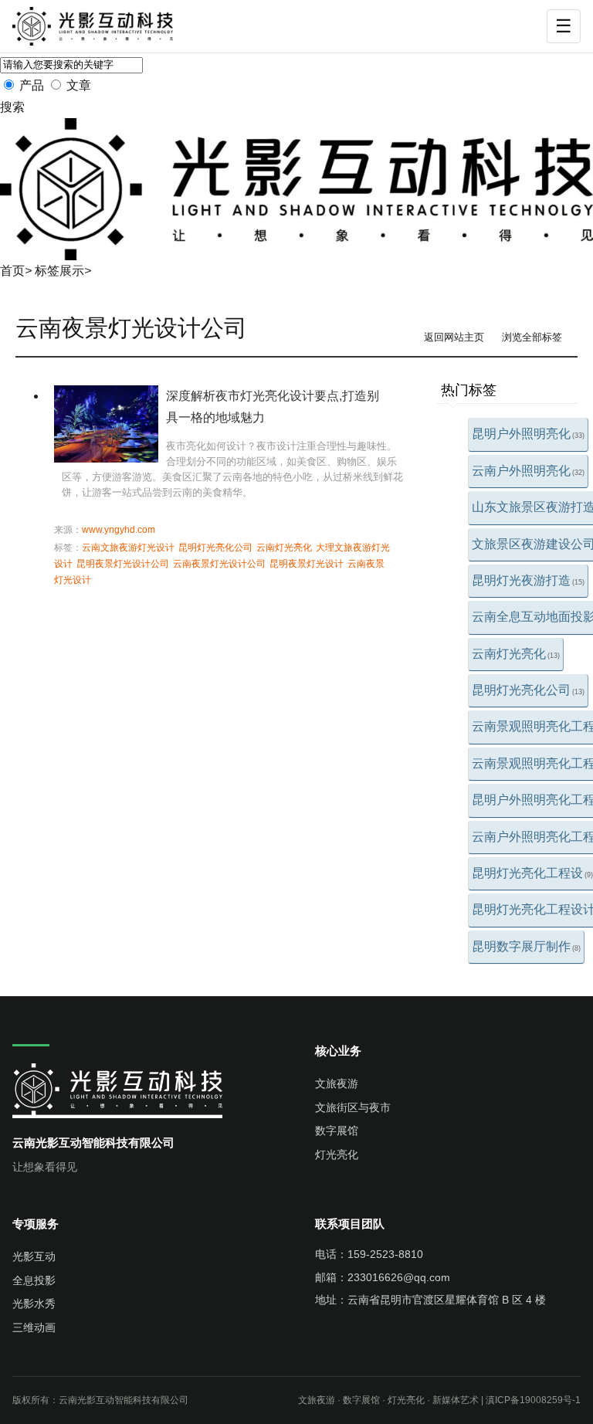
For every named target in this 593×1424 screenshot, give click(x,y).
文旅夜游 (336, 1083)
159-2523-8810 (385, 1254)
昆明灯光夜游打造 (528, 580)
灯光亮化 (336, 1154)
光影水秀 (34, 1303)
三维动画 (34, 1327)
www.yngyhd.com (118, 529)
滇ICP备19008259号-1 (533, 1400)
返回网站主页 (454, 337)
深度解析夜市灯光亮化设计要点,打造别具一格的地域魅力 (272, 406)
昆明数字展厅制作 (526, 946)
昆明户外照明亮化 (528, 433)
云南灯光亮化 (516, 653)
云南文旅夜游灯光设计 (128, 547)
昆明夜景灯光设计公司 (122, 563)
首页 (12, 270)
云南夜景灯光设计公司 (219, 563)
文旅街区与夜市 (353, 1107)
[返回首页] (103, 26)
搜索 (12, 107)
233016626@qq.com (398, 1277)
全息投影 (34, 1280)
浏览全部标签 (532, 337)
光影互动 (34, 1256)
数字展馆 (336, 1130)
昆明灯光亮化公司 (528, 690)
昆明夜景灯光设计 (306, 563)
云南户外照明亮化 (528, 470)
